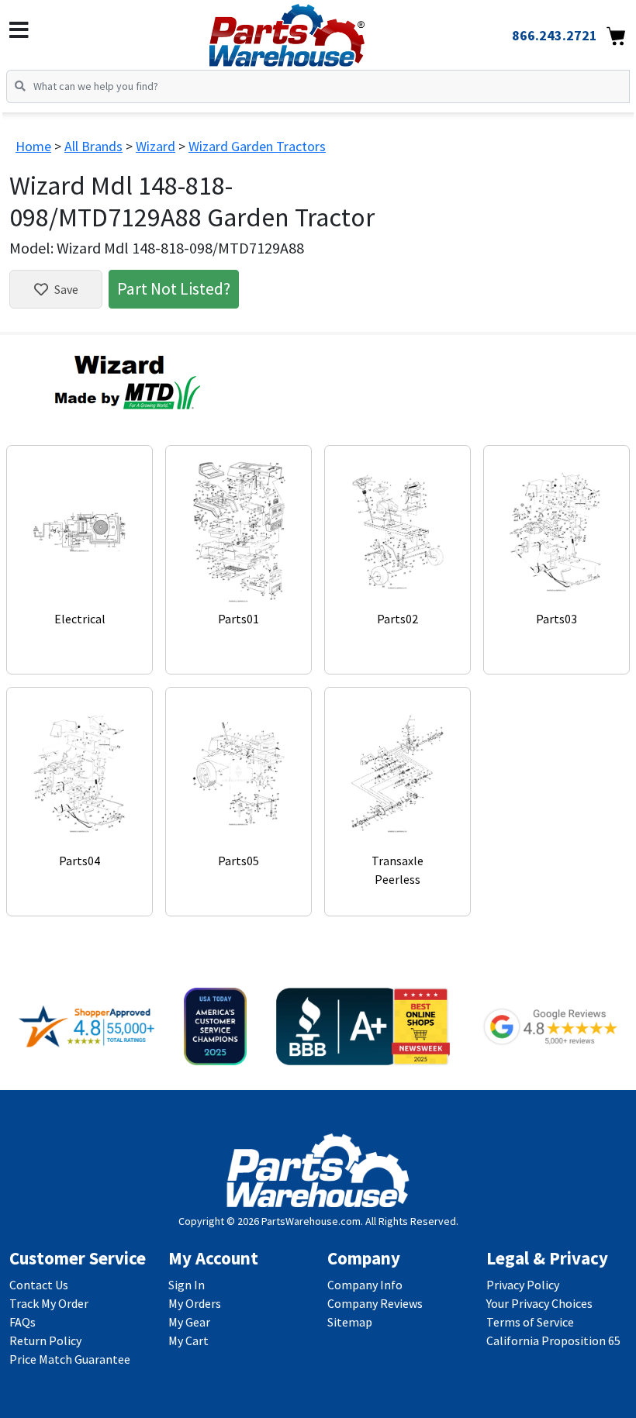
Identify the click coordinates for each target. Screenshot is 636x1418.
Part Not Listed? (173, 288)
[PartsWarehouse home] (312, 30)
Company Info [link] (365, 1284)
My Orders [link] (194, 1303)
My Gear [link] (189, 1322)
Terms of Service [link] (530, 1322)
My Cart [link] (188, 1340)
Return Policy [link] (45, 1340)
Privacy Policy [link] (522, 1284)
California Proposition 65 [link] (553, 1340)
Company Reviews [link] (375, 1303)
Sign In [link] (186, 1284)
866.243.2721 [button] (554, 35)
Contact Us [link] (38, 1284)
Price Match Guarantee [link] (69, 1359)
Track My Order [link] (48, 1303)
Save (66, 289)
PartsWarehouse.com (311, 1221)
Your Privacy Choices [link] (539, 1303)
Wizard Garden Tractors (257, 146)
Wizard (155, 146)
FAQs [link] (22, 1322)
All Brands (93, 146)
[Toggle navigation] (19, 30)
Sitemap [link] (349, 1322)
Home (33, 146)
